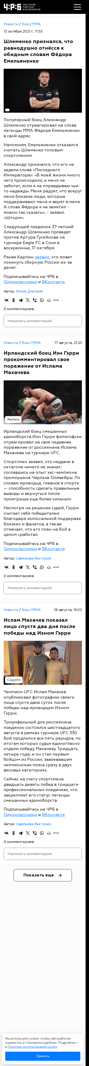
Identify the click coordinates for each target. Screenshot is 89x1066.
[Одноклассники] (13, 300)
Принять (43, 1056)
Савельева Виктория (33, 558)
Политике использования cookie (32, 1047)
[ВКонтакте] (6, 300)
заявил (42, 257)
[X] (28, 300)
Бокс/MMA (31, 24)
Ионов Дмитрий (29, 291)
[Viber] (35, 300)
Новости (11, 24)
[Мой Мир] (49, 300)
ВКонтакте (53, 282)
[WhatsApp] (42, 300)
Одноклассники (20, 282)
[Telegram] (21, 300)
